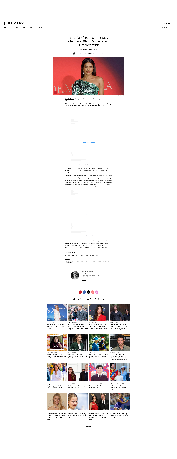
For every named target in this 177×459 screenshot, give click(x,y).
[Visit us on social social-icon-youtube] (172, 23)
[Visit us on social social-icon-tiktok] (161, 23)
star (76, 104)
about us (41, 27)
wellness (32, 27)
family (24, 27)
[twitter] (88, 292)
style (10, 27)
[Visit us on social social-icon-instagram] (169, 23)
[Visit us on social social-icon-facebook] (166, 23)
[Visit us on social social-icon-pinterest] (164, 23)
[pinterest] (55, 92)
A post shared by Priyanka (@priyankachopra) (88, 164)
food (17, 27)
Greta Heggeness (81, 53)
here (98, 255)
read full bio (84, 280)
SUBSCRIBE (165, 27)
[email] (2, 33)
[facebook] (84, 292)
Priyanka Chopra (69, 99)
